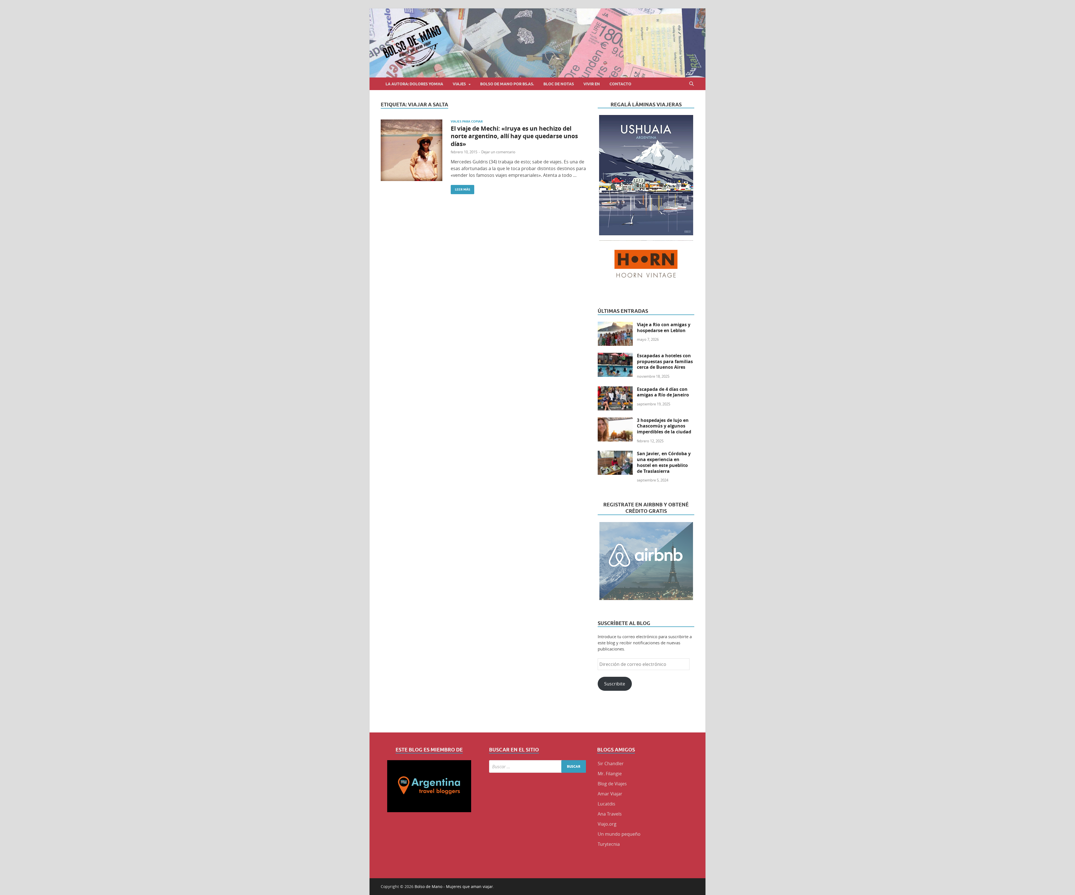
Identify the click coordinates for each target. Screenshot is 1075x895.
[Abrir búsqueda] (691, 83)
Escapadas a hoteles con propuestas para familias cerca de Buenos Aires (665, 361)
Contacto (620, 84)
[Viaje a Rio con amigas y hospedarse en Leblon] (615, 325)
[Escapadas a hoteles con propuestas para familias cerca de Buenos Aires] (615, 356)
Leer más (460, 188)
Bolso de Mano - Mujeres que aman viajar (454, 886)
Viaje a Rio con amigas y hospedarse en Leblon (663, 327)
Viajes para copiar (467, 121)
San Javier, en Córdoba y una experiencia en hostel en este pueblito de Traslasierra (664, 462)
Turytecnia (609, 844)
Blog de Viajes (612, 784)
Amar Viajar (610, 794)
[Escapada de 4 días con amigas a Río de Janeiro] (615, 390)
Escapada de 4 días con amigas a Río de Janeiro (663, 392)
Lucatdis (606, 804)
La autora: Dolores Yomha (414, 84)
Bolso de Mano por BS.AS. (507, 84)
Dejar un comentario (498, 151)
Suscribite (614, 684)
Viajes (459, 84)
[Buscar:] (537, 766)
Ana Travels (610, 814)
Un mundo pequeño (619, 834)
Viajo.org (607, 824)
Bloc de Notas (558, 84)
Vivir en (591, 84)
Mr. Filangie (610, 774)
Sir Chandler (611, 763)
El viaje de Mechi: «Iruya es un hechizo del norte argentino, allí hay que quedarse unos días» (514, 136)
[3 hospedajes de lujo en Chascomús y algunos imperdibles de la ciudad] (615, 421)
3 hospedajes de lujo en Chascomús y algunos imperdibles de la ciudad (664, 426)
